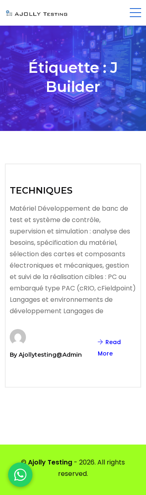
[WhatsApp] (20, 474)
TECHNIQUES (41, 190)
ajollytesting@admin (50, 354)
